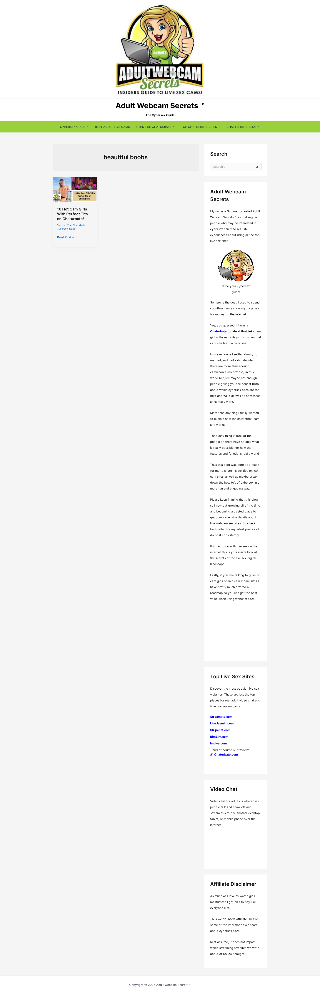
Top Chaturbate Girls (199, 127)
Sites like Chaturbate (153, 127)
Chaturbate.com (226, 754)
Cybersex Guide (73, 127)
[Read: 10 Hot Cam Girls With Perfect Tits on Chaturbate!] (75, 189)
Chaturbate (218, 331)
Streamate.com (221, 716)
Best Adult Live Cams (112, 127)
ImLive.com (218, 743)
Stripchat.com (220, 730)
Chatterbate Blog (241, 127)
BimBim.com (219, 737)
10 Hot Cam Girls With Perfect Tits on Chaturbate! (72, 214)
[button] (87, 126)
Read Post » (65, 237)
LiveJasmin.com (222, 723)
